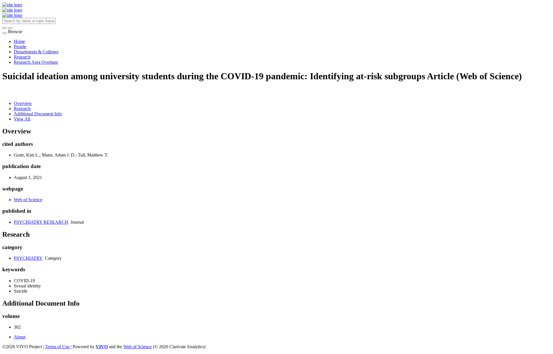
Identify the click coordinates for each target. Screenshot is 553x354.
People (20, 46)
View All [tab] (22, 118)
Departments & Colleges (36, 51)
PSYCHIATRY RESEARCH (41, 222)
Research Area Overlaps (36, 62)
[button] (4, 28)
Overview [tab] (23, 103)
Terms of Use (58, 346)
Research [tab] (22, 108)
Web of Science (28, 199)
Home (19, 41)
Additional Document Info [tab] (38, 113)
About (19, 336)
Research (22, 56)
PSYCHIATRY (28, 258)
